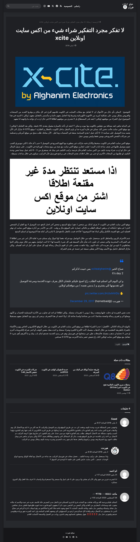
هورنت (104, 448)
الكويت (118, 344)
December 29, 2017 (82, 301)
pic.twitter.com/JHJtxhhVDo (102, 293)
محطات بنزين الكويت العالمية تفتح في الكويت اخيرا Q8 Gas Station (116, 387)
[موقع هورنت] (128, 6)
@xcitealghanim (101, 268)
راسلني (77, 6)
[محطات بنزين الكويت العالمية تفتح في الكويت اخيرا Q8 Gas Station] (116, 374)
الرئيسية (95, 22)
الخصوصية (68, 6)
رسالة (89, 22)
